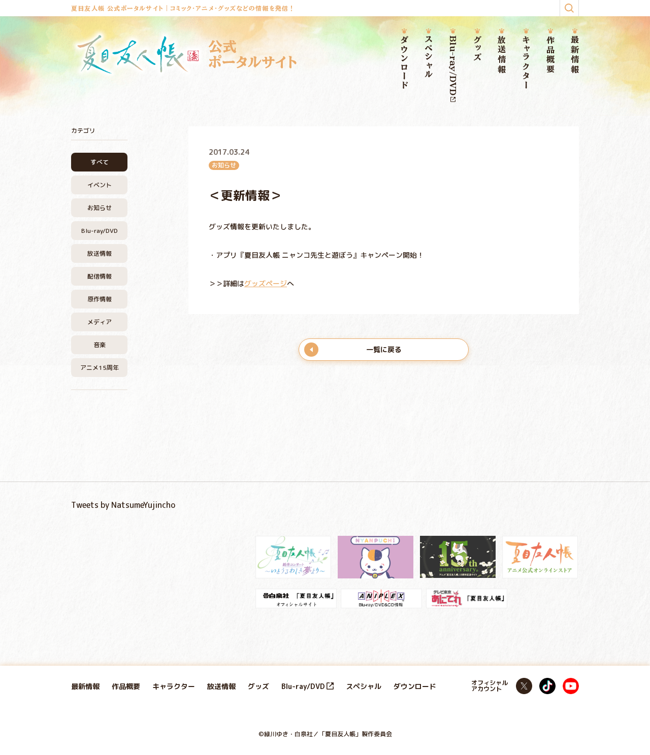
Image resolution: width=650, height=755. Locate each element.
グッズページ (265, 283)
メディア (99, 322)
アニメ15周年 (99, 367)
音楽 (99, 344)
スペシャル (429, 57)
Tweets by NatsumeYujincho (123, 504)
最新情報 (575, 55)
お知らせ (99, 207)
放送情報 (502, 55)
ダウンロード (404, 63)
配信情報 (99, 276)
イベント (99, 185)
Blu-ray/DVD (453, 65)
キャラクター (526, 63)
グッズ (477, 49)
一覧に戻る (384, 349)
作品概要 (550, 55)
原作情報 (99, 299)
